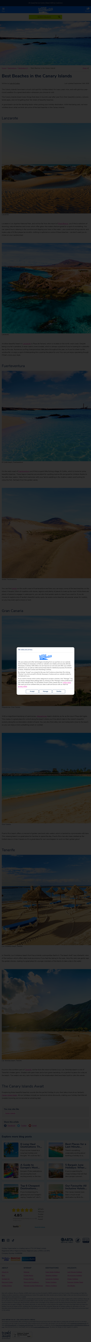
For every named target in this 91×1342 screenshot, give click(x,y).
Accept (32, 691)
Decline (58, 691)
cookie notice (67, 683)
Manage (45, 691)
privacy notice (22, 686)
